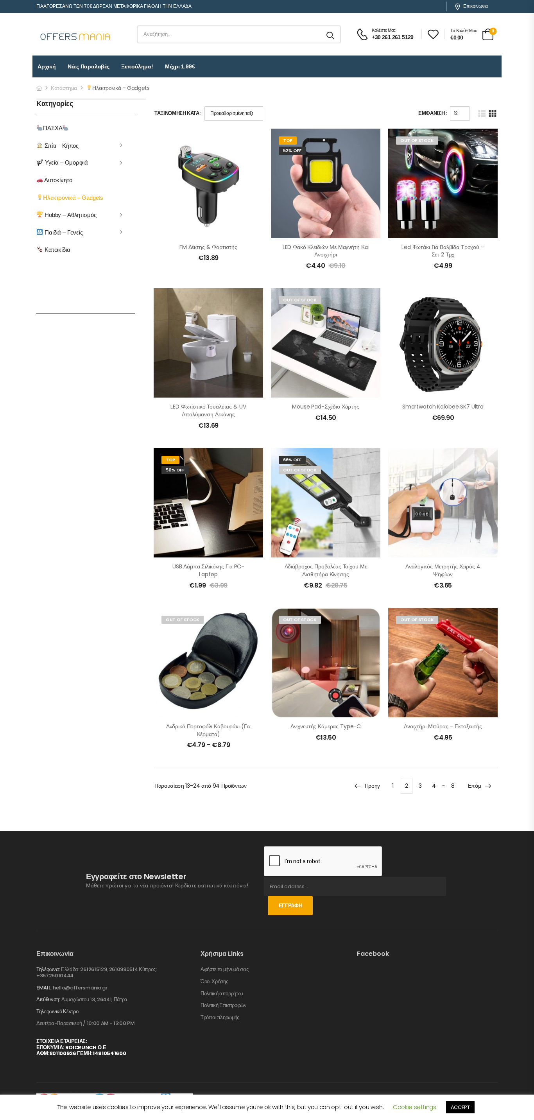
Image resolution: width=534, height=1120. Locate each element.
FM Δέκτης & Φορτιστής (208, 247)
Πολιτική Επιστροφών (224, 1005)
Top (287, 140)
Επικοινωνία (475, 6)
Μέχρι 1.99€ (180, 66)
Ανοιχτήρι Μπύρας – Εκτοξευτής (443, 726)
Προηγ (372, 786)
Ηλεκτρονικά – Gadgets (73, 197)
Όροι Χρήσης (214, 981)
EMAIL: (44, 987)
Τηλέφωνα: (48, 969)
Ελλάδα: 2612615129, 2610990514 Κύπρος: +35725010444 (96, 972)
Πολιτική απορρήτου (222, 994)
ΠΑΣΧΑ (52, 128)
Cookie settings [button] (414, 1107)
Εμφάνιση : (432, 113)
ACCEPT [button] (460, 1107)
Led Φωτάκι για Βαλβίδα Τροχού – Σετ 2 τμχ (442, 251)
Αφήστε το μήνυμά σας (225, 969)
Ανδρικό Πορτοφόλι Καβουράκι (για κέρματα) (208, 730)
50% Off (175, 470)
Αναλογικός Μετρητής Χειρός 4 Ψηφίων (442, 570)
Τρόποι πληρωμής (220, 1017)
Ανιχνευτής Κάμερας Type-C (325, 726)
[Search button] (331, 34)
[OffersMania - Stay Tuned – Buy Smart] (75, 34)
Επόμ (474, 786)
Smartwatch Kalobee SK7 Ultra (443, 406)
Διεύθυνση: (48, 999)
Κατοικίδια (56, 249)
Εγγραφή (290, 905)
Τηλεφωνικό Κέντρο (57, 1012)
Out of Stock (417, 140)
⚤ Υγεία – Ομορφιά (62, 162)
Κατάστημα (64, 88)
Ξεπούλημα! (137, 66)
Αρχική (47, 66)
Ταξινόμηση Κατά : (177, 113)
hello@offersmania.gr (80, 987)
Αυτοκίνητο (57, 180)
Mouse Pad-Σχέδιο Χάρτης (325, 406)
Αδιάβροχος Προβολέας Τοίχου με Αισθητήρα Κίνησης (326, 570)
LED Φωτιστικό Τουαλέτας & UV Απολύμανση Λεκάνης (208, 410)
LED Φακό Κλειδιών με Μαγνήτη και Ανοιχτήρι (326, 251)
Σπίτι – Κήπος (61, 145)
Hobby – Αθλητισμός (69, 214)
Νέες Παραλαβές (88, 66)
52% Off (292, 150)
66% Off (292, 460)
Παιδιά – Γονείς (63, 232)
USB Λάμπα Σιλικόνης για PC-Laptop (208, 570)
